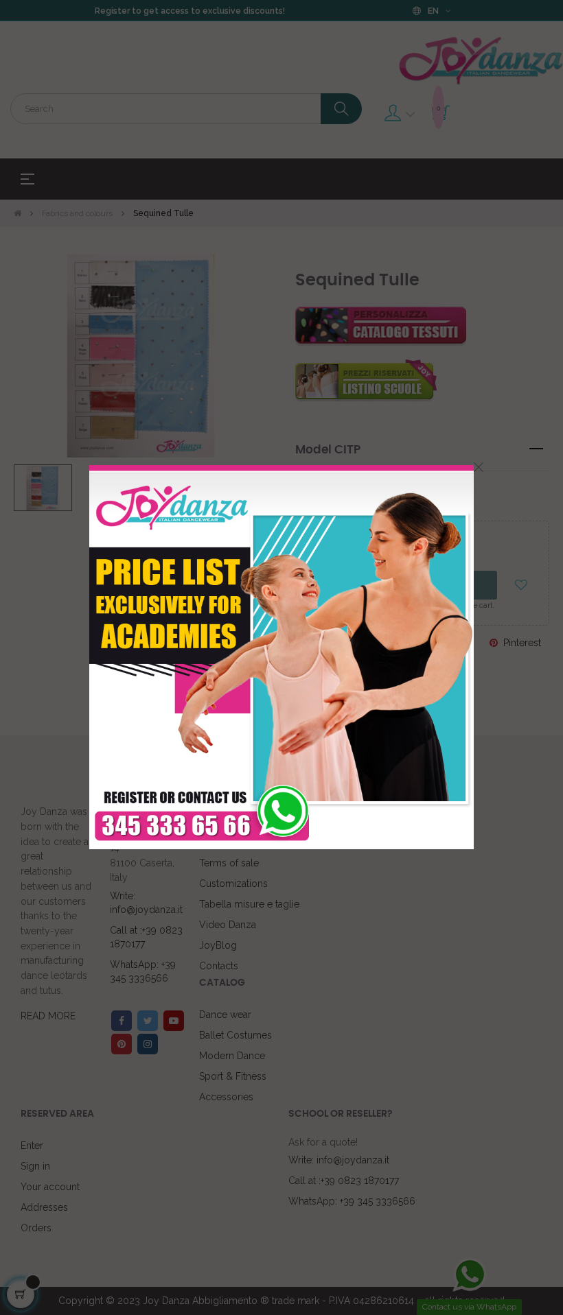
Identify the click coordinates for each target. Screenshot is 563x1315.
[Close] (478, 467)
